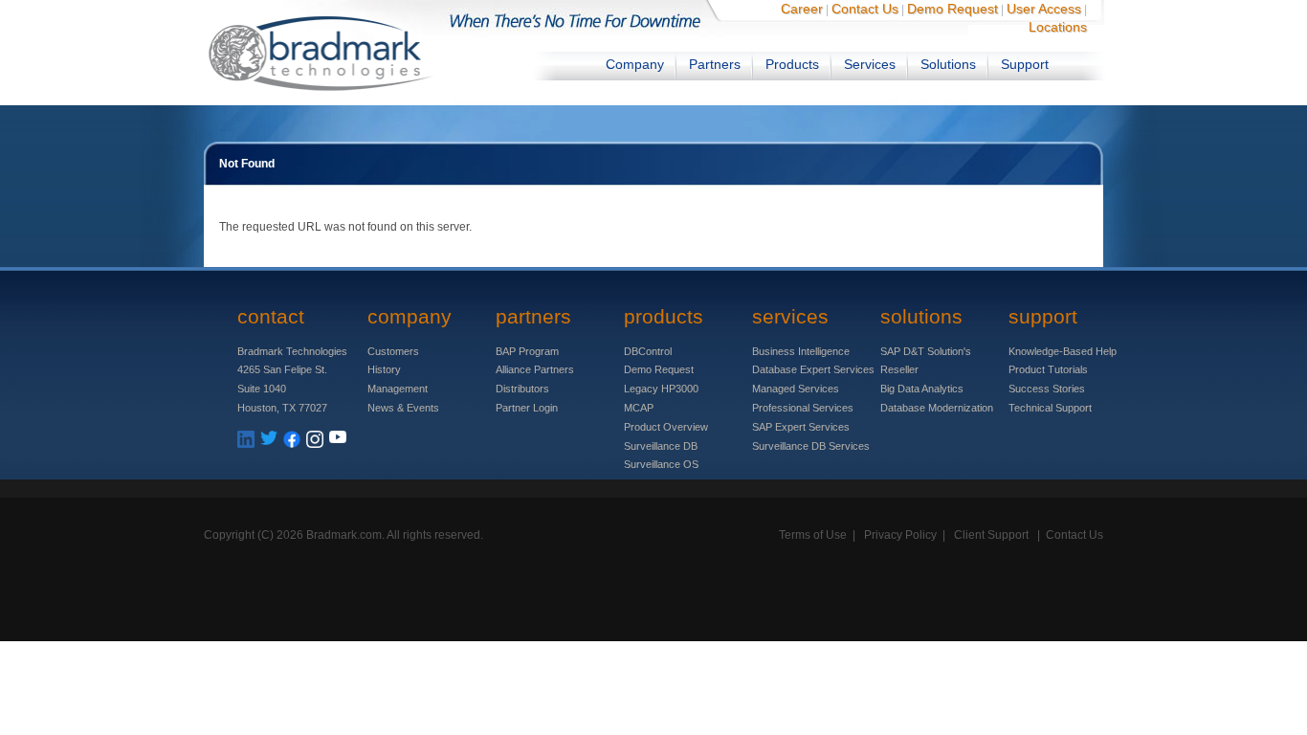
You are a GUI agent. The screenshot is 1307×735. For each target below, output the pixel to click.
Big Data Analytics (922, 388)
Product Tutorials (1048, 369)
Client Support (991, 535)
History (384, 369)
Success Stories (1046, 388)
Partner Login (527, 407)
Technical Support (1050, 407)
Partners (715, 64)
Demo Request (952, 8)
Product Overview (666, 427)
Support (1025, 64)
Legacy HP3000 (661, 388)
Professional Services (802, 407)
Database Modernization (936, 407)
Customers (393, 351)
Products (792, 64)
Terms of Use (813, 535)
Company (635, 64)
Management (397, 388)
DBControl (648, 351)
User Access (1044, 8)
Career (802, 8)
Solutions (948, 64)
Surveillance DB (661, 446)
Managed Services (795, 388)
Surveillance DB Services (811, 446)
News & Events (403, 407)
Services (870, 64)
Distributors (522, 388)
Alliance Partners (535, 369)
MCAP (639, 407)
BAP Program (527, 351)
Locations (1058, 26)
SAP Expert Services (801, 427)
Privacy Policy (900, 535)
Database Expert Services (813, 369)
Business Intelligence (801, 351)
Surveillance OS (661, 464)
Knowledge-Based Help (1062, 351)
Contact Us (864, 8)
